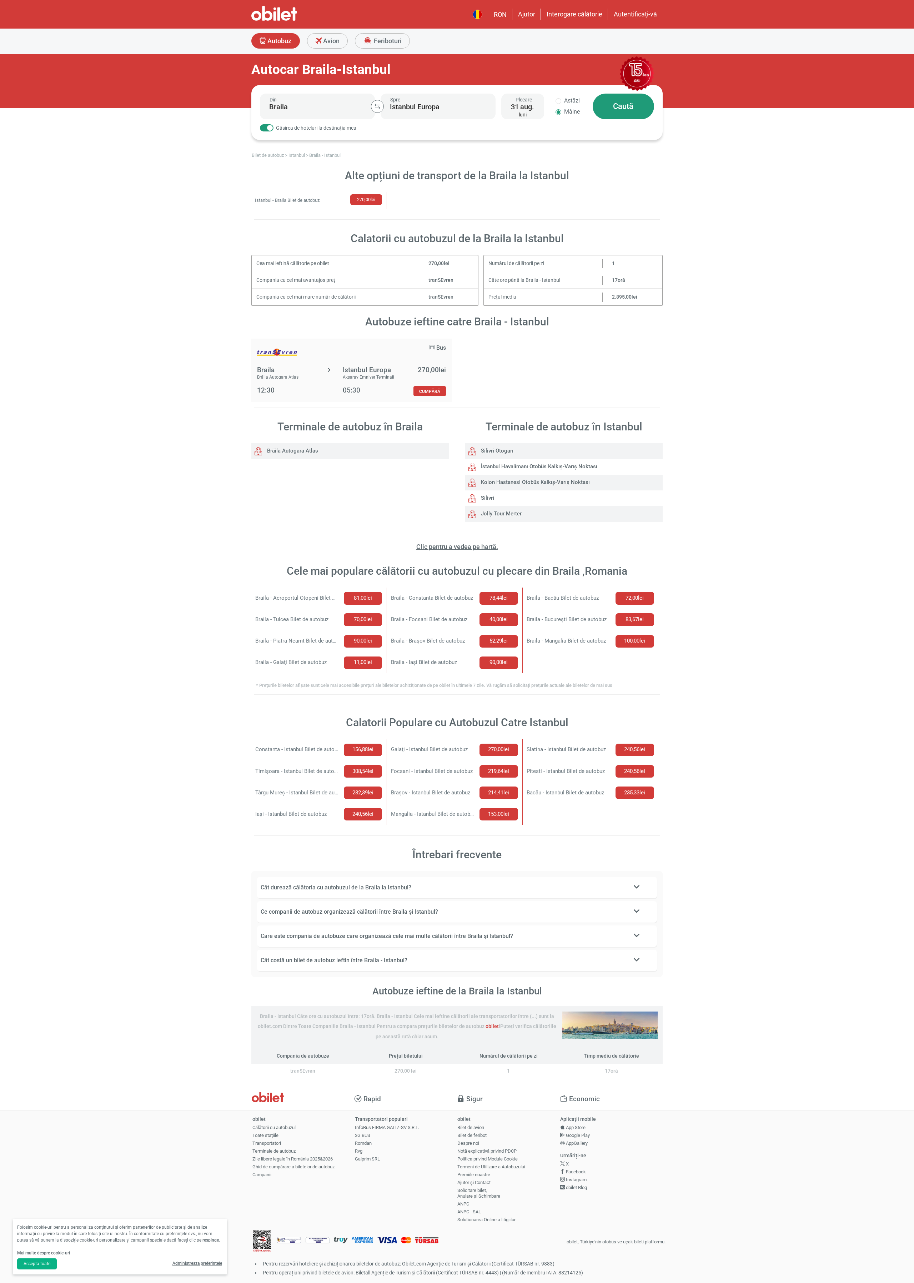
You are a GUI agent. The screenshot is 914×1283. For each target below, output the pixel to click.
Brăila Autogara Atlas (292, 451)
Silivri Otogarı (496, 451)
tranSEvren (440, 280)
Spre (395, 100)
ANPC (463, 1204)
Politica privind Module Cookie (487, 1159)
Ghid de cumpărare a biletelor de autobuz (293, 1166)
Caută (623, 106)
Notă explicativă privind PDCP (487, 1151)
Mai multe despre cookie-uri (43, 1252)
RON (500, 14)
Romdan (363, 1143)
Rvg (358, 1151)
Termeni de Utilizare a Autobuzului (491, 1166)
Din (273, 100)
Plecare (524, 100)
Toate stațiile (265, 1135)
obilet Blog (576, 1187)
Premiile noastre (473, 1174)
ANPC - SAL (469, 1211)
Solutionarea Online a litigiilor (486, 1219)
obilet (492, 1026)
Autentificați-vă (635, 14)
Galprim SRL (367, 1159)
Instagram (576, 1179)
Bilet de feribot (472, 1135)
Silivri (486, 498)
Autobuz (278, 41)
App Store (575, 1127)
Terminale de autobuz (274, 1151)
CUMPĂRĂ (429, 391)
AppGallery (576, 1143)
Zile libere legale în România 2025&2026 (292, 1159)
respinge (210, 1240)
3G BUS (362, 1135)
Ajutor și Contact (474, 1182)
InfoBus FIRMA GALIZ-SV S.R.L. (387, 1127)
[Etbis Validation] (262, 1242)
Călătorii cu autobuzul (274, 1127)
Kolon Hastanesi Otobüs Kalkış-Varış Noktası (534, 482)
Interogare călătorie (574, 14)
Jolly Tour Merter (500, 513)
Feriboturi (387, 41)
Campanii (261, 1174)
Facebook (575, 1171)
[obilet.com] (291, 19)
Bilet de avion (470, 1127)
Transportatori (266, 1143)
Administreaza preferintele (197, 1263)
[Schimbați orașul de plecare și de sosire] (377, 106)
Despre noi (468, 1143)
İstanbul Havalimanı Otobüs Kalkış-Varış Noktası (538, 466)
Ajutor (526, 14)
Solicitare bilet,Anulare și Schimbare (478, 1193)
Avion (331, 41)
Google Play (577, 1135)
